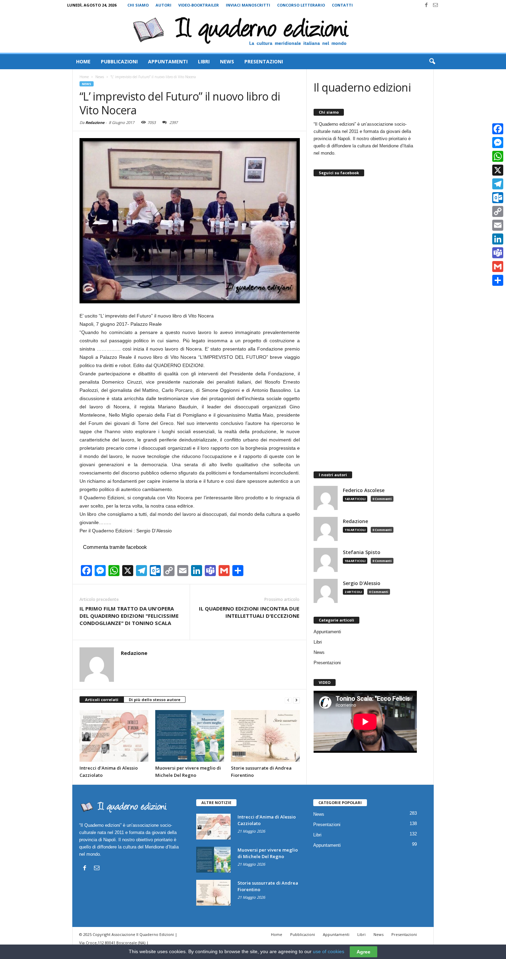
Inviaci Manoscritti (248, 5)
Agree (363, 952)
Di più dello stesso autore (154, 699)
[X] (498, 170)
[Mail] (435, 5)
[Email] (498, 225)
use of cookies (328, 951)
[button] (432, 61)
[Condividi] (498, 280)
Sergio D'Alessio (361, 583)
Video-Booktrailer (198, 5)
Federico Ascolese (363, 490)
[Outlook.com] (498, 198)
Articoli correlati (101, 699)
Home (83, 61)
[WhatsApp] (498, 156)
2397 (173, 122)
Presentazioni (263, 61)
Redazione (94, 122)
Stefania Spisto (361, 552)
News (227, 61)
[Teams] (498, 253)
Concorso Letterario (301, 5)
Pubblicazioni (119, 61)
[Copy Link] (498, 211)
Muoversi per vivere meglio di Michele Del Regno (268, 853)
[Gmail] (498, 266)
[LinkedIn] (498, 239)
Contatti (342, 5)
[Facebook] (426, 5)
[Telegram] (498, 184)
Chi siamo (138, 5)
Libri (204, 61)
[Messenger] (498, 142)
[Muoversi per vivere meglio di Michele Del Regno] (189, 736)
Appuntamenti (168, 61)
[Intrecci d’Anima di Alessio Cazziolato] (114, 736)
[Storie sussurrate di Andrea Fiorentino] (265, 736)
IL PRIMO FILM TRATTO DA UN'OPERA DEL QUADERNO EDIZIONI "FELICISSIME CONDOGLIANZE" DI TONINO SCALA (129, 615)
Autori (163, 5)
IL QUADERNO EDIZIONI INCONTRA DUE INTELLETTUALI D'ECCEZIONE (249, 612)
